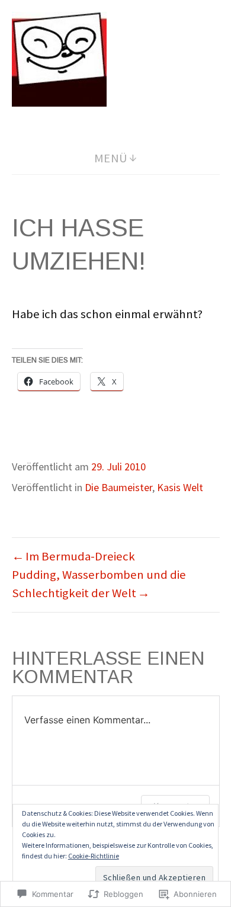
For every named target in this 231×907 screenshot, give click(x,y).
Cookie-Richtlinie (93, 855)
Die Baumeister (118, 487)
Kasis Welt (180, 487)
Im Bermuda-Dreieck (80, 556)
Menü (111, 158)
